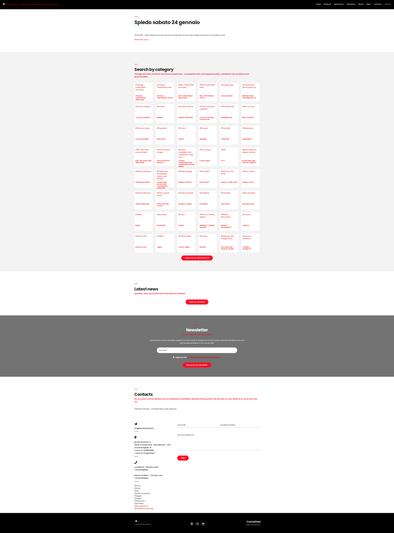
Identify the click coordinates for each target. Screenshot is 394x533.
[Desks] (143, 218)
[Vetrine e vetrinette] (250, 240)
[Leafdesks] (208, 197)
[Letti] (229, 154)
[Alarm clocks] (250, 175)
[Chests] (186, 132)
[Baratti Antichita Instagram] (197, 524)
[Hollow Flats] (143, 240)
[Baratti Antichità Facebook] (192, 524)
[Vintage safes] (229, 89)
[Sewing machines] (143, 175)
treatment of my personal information (204, 357)
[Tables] (165, 240)
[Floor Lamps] (208, 154)
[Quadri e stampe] (186, 197)
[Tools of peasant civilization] (208, 110)
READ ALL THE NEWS (197, 302)
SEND (183, 458)
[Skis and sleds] (250, 197)
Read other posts (141, 39)
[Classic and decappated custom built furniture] (165, 175)
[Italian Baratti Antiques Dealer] (203, 524)
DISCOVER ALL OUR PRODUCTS (197, 258)
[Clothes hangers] (143, 110)
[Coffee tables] (186, 240)
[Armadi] (165, 110)
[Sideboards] (250, 132)
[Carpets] (250, 218)
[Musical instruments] (229, 218)
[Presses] (208, 240)
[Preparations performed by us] (250, 89)
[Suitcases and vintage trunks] (229, 240)
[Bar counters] (250, 110)
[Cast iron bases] (143, 132)
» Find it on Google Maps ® (144, 453)
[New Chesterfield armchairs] (186, 89)
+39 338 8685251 (141, 470)
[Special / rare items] (229, 175)
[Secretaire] (165, 218)
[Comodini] (229, 132)
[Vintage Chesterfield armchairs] (143, 89)
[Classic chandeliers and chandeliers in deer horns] (186, 154)
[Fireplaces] (165, 132)
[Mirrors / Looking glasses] (208, 218)
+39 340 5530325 (141, 478)
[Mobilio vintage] (186, 175)
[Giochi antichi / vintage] (165, 154)
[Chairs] (186, 218)
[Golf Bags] (229, 197)
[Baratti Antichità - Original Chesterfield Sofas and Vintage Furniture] (31, 4)
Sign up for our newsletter (197, 365)
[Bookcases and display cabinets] (250, 154)
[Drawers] (208, 132)
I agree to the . (197, 357)
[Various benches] (143, 197)
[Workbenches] (229, 110)
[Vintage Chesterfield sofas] (165, 89)
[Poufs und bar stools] (165, 197)
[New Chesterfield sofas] (208, 89)
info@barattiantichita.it (144, 428)
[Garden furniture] (186, 110)
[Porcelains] (208, 175)
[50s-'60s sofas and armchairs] (143, 154)
